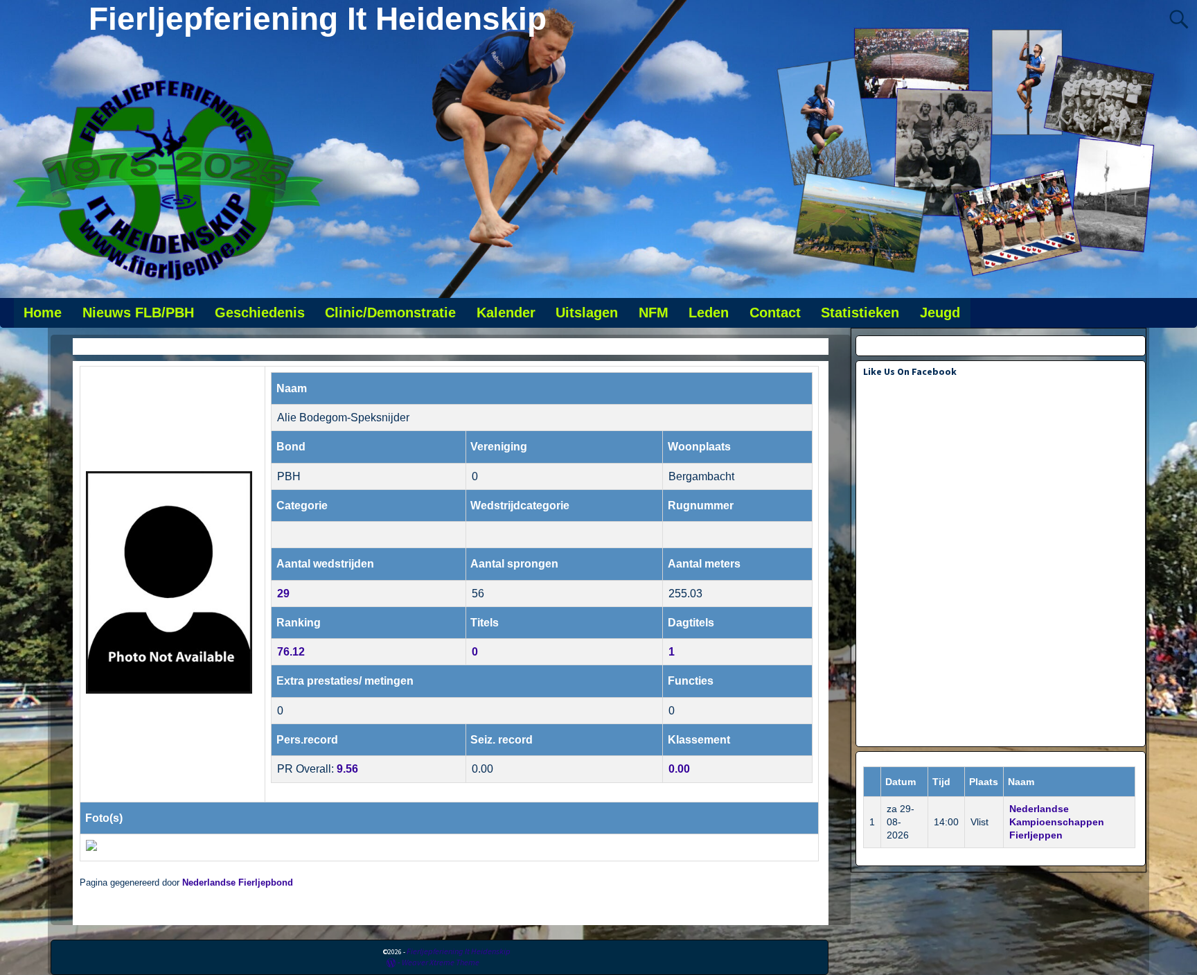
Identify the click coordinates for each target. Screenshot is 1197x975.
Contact (775, 312)
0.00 (679, 769)
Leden (709, 312)
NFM (653, 312)
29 (283, 593)
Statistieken (860, 312)
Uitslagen (587, 312)
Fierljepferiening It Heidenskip (318, 19)
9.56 (347, 769)
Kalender (506, 312)
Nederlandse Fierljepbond (237, 883)
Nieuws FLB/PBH (138, 312)
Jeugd (940, 312)
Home (43, 312)
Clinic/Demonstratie (390, 312)
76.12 (291, 652)
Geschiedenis (260, 312)
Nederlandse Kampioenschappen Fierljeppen (1056, 822)
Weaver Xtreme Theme (440, 962)
